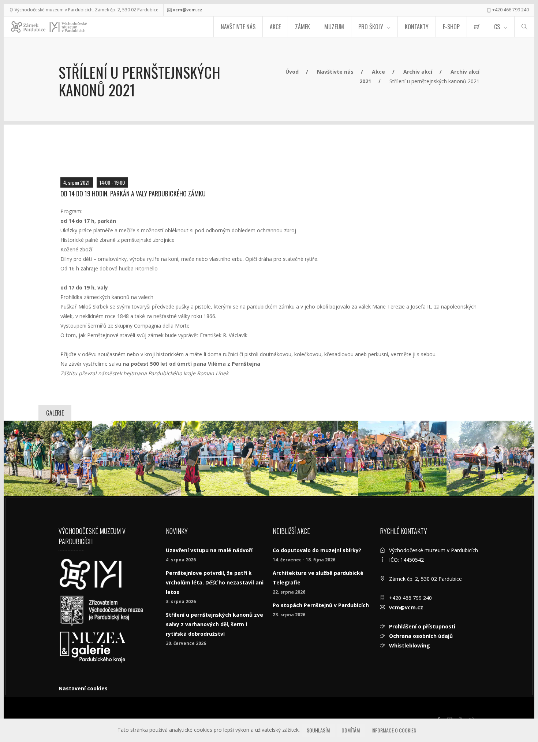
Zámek (302, 26)
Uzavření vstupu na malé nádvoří (209, 550)
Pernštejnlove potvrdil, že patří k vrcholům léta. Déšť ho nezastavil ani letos (215, 582)
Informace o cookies (393, 730)
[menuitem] (476, 27)
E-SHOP (451, 26)
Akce (275, 26)
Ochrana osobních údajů (421, 635)
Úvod (292, 71)
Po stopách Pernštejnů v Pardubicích (321, 605)
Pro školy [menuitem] (370, 26)
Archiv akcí (417, 71)
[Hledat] (524, 27)
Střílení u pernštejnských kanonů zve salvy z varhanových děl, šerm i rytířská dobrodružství (214, 624)
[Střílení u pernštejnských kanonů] (48, 458)
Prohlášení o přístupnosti (422, 626)
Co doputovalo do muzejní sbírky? (317, 550)
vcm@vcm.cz (187, 10)
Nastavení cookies (83, 688)
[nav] (517, 714)
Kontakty (417, 26)
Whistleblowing (409, 645)
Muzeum (334, 26)
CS (497, 26)
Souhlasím (318, 730)
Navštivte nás (238, 26)
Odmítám (350, 730)
